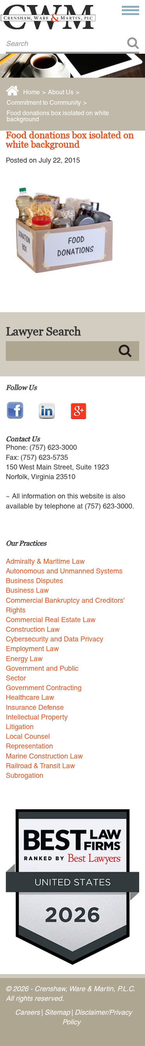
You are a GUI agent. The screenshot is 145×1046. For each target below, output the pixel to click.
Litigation (20, 727)
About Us (60, 92)
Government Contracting (44, 688)
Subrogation (24, 775)
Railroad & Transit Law (40, 766)
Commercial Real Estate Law (51, 620)
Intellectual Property (37, 717)
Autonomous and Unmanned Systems (64, 571)
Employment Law (32, 649)
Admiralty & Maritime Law (45, 561)
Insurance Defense (35, 707)
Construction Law (33, 629)
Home (31, 92)
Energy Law (24, 659)
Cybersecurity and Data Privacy (54, 639)
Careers (27, 1012)
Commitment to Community (44, 102)
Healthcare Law (30, 697)
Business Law (27, 590)
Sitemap (57, 1012)
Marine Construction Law (44, 756)
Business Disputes (34, 581)
